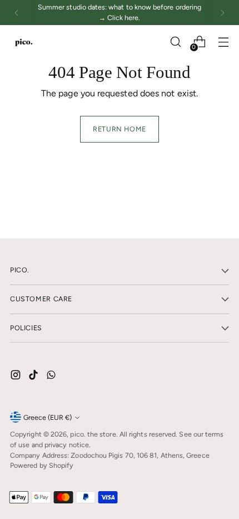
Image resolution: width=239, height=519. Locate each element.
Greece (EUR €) (47, 417)
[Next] (222, 12)
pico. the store (93, 434)
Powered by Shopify (41, 465)
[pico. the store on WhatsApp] (52, 376)
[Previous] (16, 12)
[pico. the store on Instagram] (16, 376)
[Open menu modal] (223, 42)
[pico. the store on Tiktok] (34, 376)
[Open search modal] (175, 42)
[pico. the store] (24, 42)
